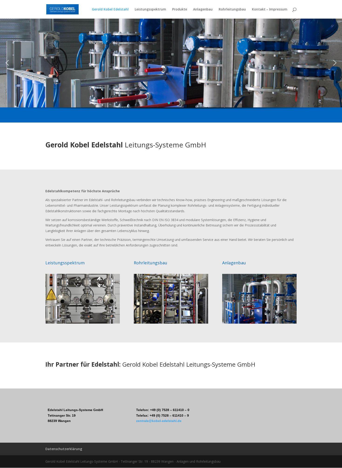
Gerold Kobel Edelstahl (110, 9)
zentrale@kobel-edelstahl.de (158, 421)
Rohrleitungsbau (232, 9)
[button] (7, 62)
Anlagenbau (203, 9)
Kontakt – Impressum (269, 9)
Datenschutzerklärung (63, 449)
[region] (171, 70)
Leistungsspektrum (150, 9)
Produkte (179, 9)
